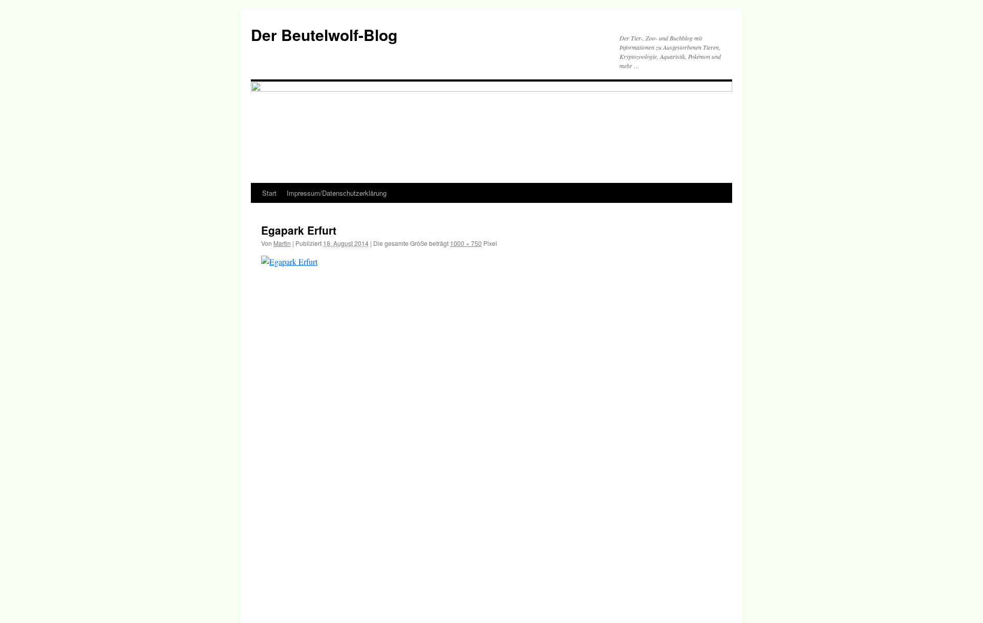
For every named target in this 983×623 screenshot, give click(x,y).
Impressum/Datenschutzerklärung (337, 193)
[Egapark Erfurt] (491, 428)
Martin (282, 243)
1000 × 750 (466, 243)
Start (269, 193)
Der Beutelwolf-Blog (324, 35)
